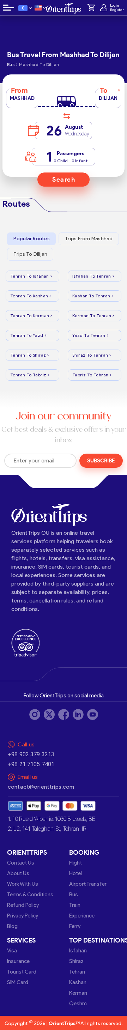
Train (74, 905)
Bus (73, 894)
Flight (75, 863)
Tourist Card (21, 972)
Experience (82, 916)
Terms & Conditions (30, 894)
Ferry (74, 926)
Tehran (77, 972)
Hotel (75, 873)
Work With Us (22, 884)
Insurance (18, 961)
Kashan (77, 982)
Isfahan (78, 950)
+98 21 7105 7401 (31, 764)
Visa (12, 950)
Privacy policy (22, 916)
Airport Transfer (88, 884)
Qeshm (78, 1003)
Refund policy (23, 905)
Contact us (20, 863)
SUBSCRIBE (101, 461)
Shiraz (76, 961)
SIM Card (17, 982)
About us (18, 873)
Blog (12, 926)
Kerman (78, 993)
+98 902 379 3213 (31, 754)
